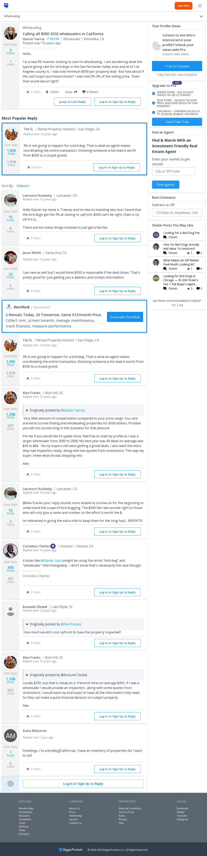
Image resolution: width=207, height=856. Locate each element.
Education (24, 815)
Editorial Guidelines (130, 808)
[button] (70, 91)
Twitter (181, 812)
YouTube (182, 815)
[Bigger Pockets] (6, 5)
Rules (122, 815)
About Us (74, 808)
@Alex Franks (71, 624)
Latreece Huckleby (37, 195)
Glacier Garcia (33, 39)
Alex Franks (32, 393)
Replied (40, 134)
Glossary (24, 834)
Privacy (123, 819)
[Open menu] (200, 6)
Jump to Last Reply (72, 102)
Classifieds (25, 819)
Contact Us (75, 823)
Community (25, 812)
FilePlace (24, 826)
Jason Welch (32, 252)
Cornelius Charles (36, 546)
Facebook (182, 808)
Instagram (182, 819)
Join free (183, 5)
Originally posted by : (57, 410)
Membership (26, 808)
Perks (22, 830)
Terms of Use (126, 812)
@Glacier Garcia (72, 410)
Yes (173, 305)
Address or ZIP (163, 205)
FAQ (121, 823)
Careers (73, 819)
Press (72, 812)
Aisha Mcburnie (35, 731)
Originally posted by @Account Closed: (58, 675)
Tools (22, 823)
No (181, 305)
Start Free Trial (177, 122)
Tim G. (28, 129)
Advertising (75, 815)
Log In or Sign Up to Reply (117, 102)
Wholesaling (32, 27)
